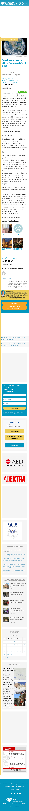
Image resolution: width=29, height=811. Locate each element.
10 (17, 645)
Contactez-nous (14, 789)
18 (21, 648)
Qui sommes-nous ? (6, 784)
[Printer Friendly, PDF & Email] (22, 92)
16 (14, 648)
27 (4, 654)
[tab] (9, 748)
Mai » (8, 657)
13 (4, 648)
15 (11, 648)
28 (8, 654)
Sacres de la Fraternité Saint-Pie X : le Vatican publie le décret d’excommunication (18, 585)
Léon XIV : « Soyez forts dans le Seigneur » (13, 550)
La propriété (16, 784)
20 (4, 651)
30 (14, 654)
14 (8, 648)
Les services (24, 784)
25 (21, 651)
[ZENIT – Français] (8, 3)
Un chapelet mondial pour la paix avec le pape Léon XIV (17, 593)
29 (11, 654)
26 (24, 651)
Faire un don (14, 303)
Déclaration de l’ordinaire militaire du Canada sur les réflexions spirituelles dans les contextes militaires (14, 560)
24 (17, 651)
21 (8, 651)
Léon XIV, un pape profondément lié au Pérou (8, 670)
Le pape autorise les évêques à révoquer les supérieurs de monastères (17, 619)
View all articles (6, 278)
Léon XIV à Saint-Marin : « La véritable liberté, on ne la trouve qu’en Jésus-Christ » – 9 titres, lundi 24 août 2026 (14, 566)
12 (24, 645)
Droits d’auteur (20, 787)
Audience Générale (7, 39)
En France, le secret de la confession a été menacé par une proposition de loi (17, 610)
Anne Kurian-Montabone (11, 80)
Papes (15, 39)
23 (14, 651)
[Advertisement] (14, 21)
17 (17, 648)
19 (24, 648)
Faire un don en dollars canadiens (14, 308)
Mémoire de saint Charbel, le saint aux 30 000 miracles (17, 601)
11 (21, 645)
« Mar (4, 657)
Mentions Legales (9, 787)
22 (11, 651)
